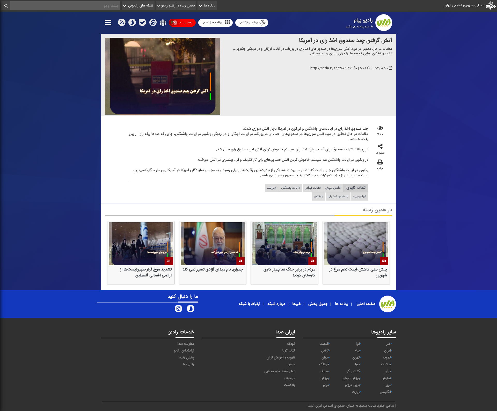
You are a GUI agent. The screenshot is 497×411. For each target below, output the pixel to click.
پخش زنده (185, 22)
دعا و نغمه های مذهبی (279, 371)
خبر (388, 344)
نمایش (386, 378)
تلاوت (387, 358)
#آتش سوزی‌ (333, 187)
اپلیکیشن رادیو (184, 351)
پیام (357, 351)
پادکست (289, 385)
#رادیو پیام (359, 196)
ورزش (324, 378)
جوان (325, 358)
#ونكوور (318, 196)
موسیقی (289, 378)
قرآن (388, 371)
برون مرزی (352, 385)
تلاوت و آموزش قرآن (281, 358)
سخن (291, 364)
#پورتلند (272, 187)
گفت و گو (353, 371)
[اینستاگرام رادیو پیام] (178, 309)
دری (326, 385)
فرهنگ (324, 364)
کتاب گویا (288, 351)
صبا (357, 364)
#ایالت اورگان (313, 187)
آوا (358, 344)
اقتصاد (324, 344)
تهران (356, 358)
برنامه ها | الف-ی (212, 22)
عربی (387, 385)
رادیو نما (188, 364)
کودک (291, 344)
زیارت (356, 392)
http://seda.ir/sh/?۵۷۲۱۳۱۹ (331, 68)
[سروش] (132, 23)
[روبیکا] (162, 23)
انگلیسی (385, 392)
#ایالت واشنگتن (290, 187)
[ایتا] (152, 23)
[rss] (122, 23)
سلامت (386, 364)
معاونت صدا (186, 344)
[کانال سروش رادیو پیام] (190, 309)
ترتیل (325, 351)
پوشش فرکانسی (248, 22)
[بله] (142, 23)
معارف (324, 371)
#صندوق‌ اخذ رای (338, 196)
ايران (387, 351)
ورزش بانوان (351, 378)
